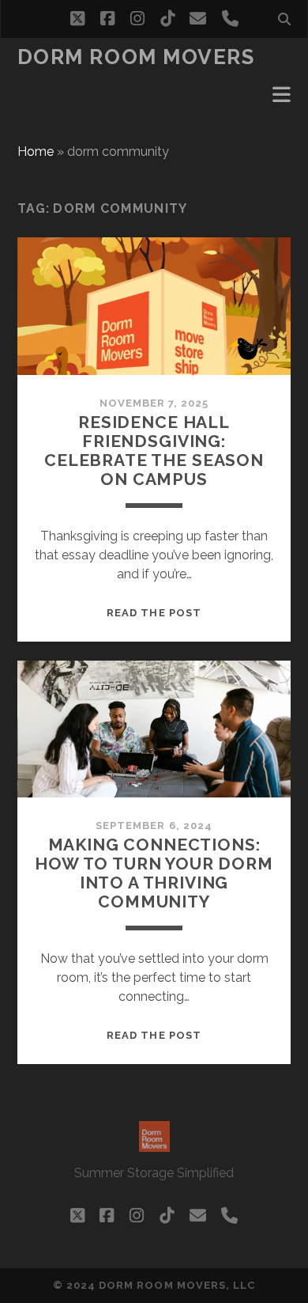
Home (35, 151)
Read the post (154, 613)
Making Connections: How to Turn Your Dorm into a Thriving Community (154, 873)
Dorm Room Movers (136, 57)
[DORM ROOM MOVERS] (154, 1145)
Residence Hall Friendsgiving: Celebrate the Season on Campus (154, 450)
